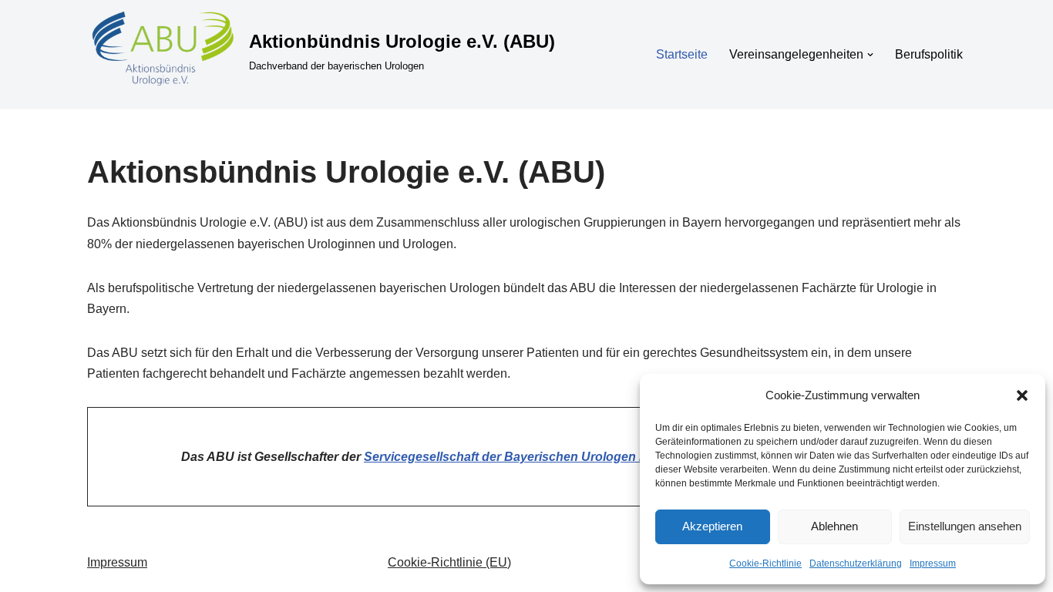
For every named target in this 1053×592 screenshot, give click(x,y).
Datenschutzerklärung (855, 563)
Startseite (682, 54)
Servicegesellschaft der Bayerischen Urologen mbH (515, 456)
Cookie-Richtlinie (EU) (449, 562)
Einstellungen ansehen (964, 526)
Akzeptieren (712, 526)
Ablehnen (834, 526)
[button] (1022, 395)
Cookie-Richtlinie (765, 563)
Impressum (933, 563)
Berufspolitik (929, 54)
